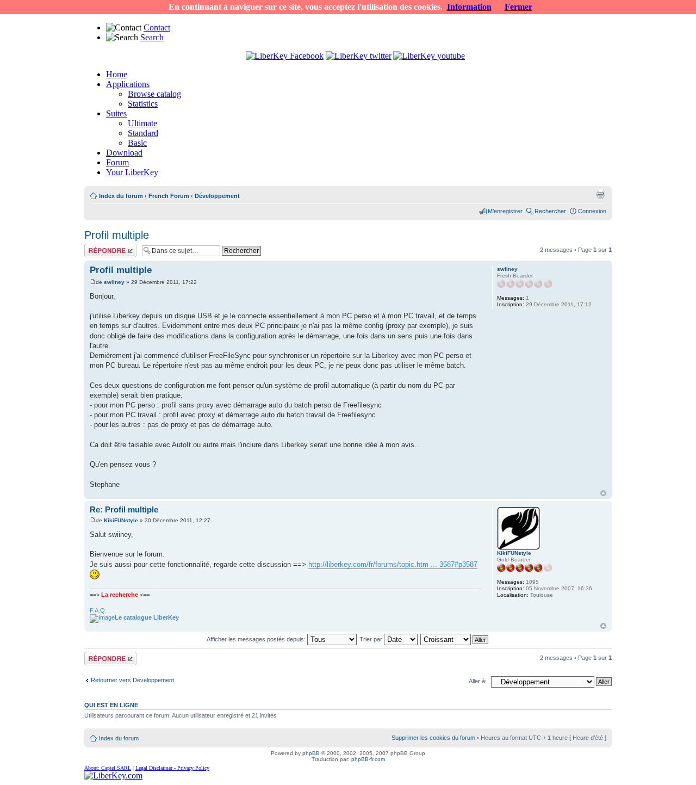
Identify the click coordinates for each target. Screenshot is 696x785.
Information (469, 6)
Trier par (371, 639)
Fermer (518, 6)
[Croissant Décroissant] (454, 639)
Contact (157, 27)
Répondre (97, 247)
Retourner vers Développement (132, 680)
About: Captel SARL (107, 768)
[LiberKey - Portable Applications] (113, 775)
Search (152, 37)
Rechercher (550, 211)
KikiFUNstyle (121, 520)
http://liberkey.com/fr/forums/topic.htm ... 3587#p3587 (392, 564)
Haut (603, 493)
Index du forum (121, 196)
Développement (217, 196)
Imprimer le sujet (600, 194)
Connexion (592, 211)
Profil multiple (116, 235)
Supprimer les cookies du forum (433, 737)
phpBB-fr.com (368, 759)
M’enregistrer (505, 211)
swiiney (114, 282)
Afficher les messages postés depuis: (257, 639)
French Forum (168, 196)
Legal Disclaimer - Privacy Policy (172, 768)
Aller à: (478, 681)
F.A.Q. (98, 610)
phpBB (311, 753)
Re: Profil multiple (124, 509)
